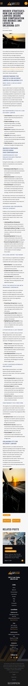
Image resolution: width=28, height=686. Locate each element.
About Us (14, 589)
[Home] (13, 3)
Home (14, 587)
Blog (14, 598)
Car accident (7, 515)
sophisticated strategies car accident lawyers (13, 69)
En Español (14, 603)
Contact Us (14, 605)
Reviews (14, 596)
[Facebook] (11, 657)
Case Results (14, 594)
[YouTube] (16, 657)
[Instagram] (14, 657)
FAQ (14, 601)
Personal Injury (14, 592)
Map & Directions (14, 620)
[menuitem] (14, 674)
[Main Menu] (1, 3)
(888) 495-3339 (14, 579)
